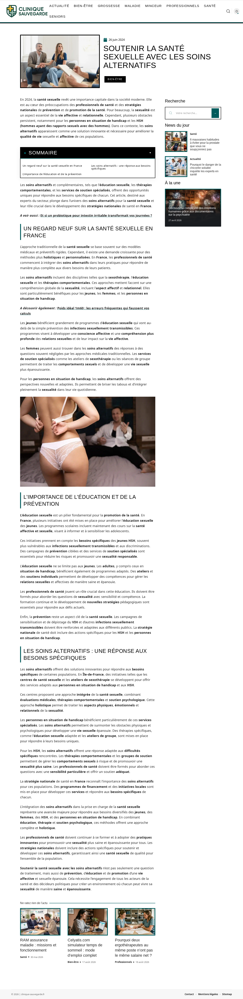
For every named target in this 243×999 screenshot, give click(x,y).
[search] (228, 11)
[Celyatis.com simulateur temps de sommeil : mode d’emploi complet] (88, 921)
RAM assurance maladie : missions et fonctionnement (38, 945)
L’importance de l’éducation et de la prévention (52, 174)
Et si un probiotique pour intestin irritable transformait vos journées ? (96, 215)
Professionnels (123, 962)
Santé (23, 957)
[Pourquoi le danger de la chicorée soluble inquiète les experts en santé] (176, 167)
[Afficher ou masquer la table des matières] (104, 153)
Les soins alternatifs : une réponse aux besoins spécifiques (121, 167)
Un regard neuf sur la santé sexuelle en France (52, 165)
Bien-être (115, 79)
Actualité (195, 159)
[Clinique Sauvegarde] (27, 11)
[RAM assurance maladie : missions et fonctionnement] (40, 921)
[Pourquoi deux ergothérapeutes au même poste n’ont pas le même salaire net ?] (135, 921)
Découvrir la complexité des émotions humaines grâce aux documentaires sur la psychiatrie (192, 211)
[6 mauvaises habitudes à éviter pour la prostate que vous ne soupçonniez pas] (176, 141)
